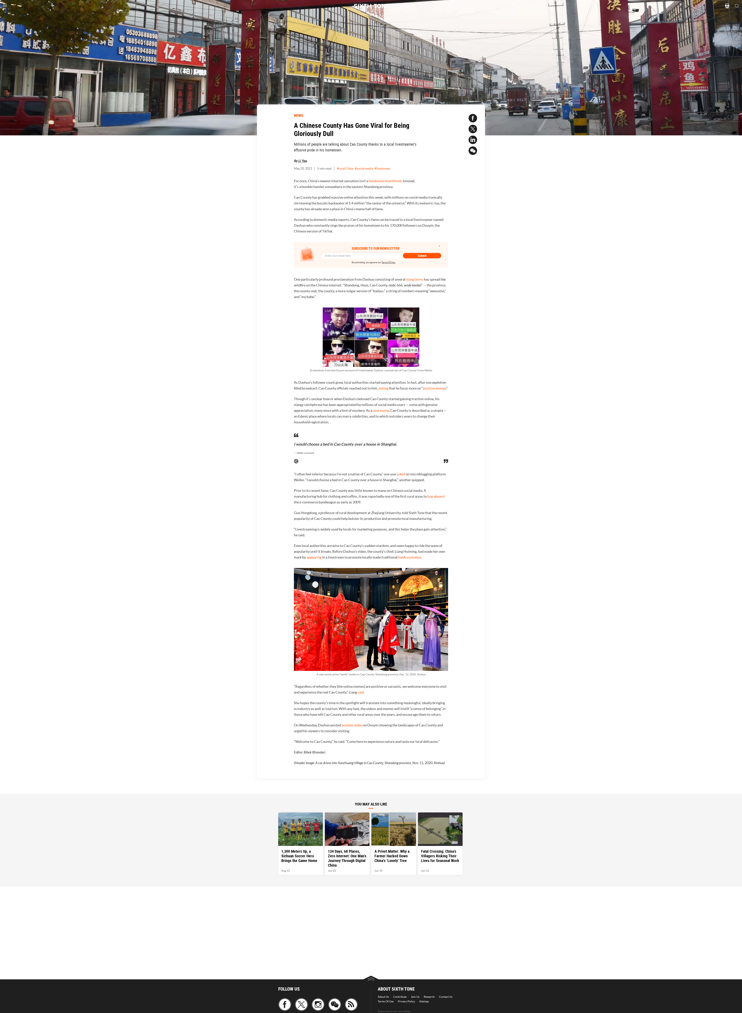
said (360, 692)
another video (351, 725)
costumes (409, 557)
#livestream (382, 168)
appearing (314, 557)
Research (429, 996)
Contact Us (445, 996)
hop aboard (435, 496)
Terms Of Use (386, 1001)
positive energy (434, 388)
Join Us (415, 996)
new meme (381, 410)
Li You (302, 160)
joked (401, 474)
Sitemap (424, 1001)
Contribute (400, 996)
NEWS (298, 115)
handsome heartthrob (385, 181)
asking (383, 388)
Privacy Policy (406, 1001)
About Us (383, 996)
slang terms (414, 279)
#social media (364, 168)
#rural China (345, 168)
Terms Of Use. (388, 262)
